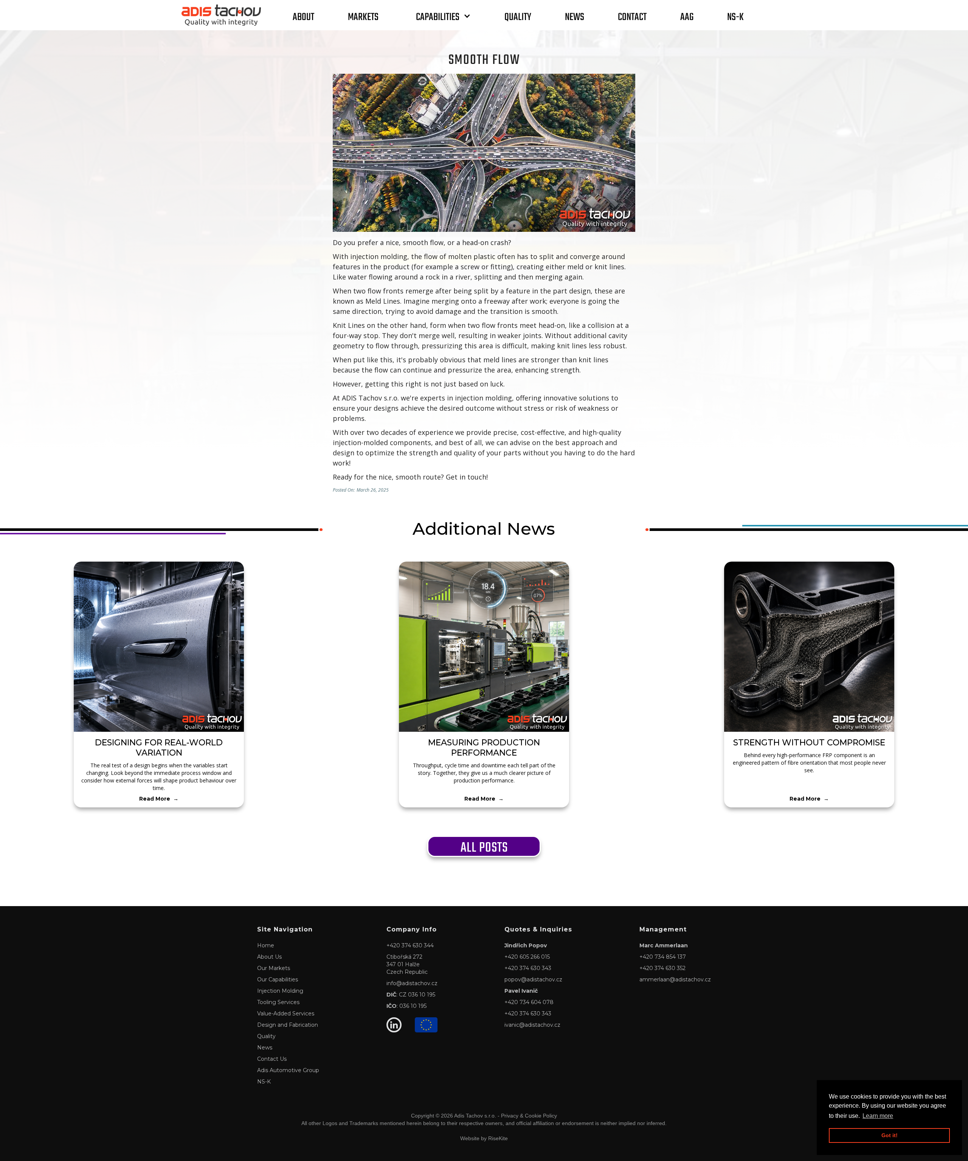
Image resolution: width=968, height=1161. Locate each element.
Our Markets (273, 968)
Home (265, 945)
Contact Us (272, 1058)
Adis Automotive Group (288, 1070)
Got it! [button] (889, 1135)
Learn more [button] (878, 1116)
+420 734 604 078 (529, 1002)
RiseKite (498, 1138)
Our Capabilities (277, 979)
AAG (686, 16)
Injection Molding (280, 990)
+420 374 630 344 (410, 945)
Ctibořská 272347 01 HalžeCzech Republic (407, 964)
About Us (269, 956)
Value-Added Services (285, 1013)
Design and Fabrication (287, 1024)
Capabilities (437, 16)
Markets (363, 16)
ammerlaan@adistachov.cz (675, 979)
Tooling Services (278, 1002)
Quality (517, 16)
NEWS (574, 16)
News (264, 1047)
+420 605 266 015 (527, 956)
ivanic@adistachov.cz (532, 1024)
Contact (632, 16)
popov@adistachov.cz (533, 979)
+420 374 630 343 (527, 968)
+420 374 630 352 (662, 968)
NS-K (735, 16)
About (303, 16)
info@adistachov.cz (411, 983)
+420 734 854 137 (662, 956)
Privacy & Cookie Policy (529, 1116)
